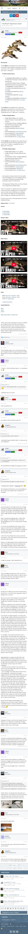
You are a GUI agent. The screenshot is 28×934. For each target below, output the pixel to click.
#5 (26, 403)
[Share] (25, 37)
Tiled (18, 295)
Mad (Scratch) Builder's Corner (18, 890)
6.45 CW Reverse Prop (21, 131)
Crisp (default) (5, 924)
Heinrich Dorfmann (8, 890)
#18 (26, 818)
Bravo (2, 310)
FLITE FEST (13, 919)
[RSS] (2, 928)
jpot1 (6, 712)
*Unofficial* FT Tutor (9, 882)
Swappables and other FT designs (17, 877)
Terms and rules (10, 926)
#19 (26, 841)
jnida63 (7, 836)
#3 (26, 365)
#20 (26, 856)
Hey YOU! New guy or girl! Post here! (18, 896)
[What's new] (23, 8)
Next (14, 865)
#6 (26, 417)
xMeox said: (4, 384)
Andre (6, 397)
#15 (26, 735)
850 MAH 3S (23, 98)
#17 (26, 778)
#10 (26, 504)
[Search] (26, 8)
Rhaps (5, 902)
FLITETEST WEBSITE (6, 919)
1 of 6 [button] (10, 865)
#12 (26, 571)
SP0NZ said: (4, 433)
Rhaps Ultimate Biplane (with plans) (13, 901)
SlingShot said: (5, 458)
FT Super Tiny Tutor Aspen (11, 876)
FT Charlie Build (6, 214)
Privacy (17, 926)
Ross (6, 565)
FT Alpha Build (5, 211)
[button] (1, 8)
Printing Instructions (7, 302)
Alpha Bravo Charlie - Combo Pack (9, 314)
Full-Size (14, 295)
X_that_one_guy (7, 896)
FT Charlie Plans (10, 298)
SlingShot (7, 425)
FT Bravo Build (5, 213)
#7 (26, 430)
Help (21, 926)
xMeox (7, 360)
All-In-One (7, 295)
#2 (26, 347)
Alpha (2, 308)
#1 (26, 37)
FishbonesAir (6, 877)
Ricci (6, 552)
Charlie (2, 311)
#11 (26, 557)
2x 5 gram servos (21, 136)
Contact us (3, 926)
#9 (26, 476)
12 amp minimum (20, 133)
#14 (26, 717)
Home (24, 926)
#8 (26, 455)
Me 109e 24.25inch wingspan (11, 888)
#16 (26, 756)
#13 (26, 589)
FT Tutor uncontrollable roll (11, 895)
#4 (26, 381)
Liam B (7, 342)
